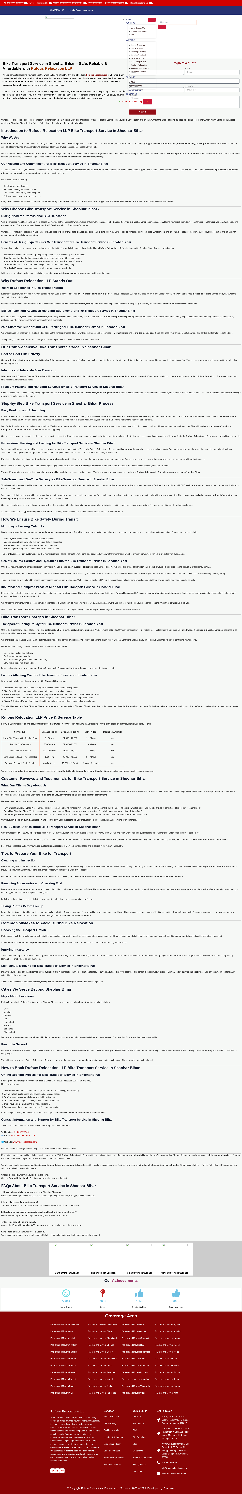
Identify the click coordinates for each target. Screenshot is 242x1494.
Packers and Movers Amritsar (63, 1345)
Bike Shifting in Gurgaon (103, 1272)
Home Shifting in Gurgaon (139, 1272)
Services (130, 40)
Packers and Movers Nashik (167, 1345)
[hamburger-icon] (152, 20)
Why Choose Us (138, 28)
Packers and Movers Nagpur (167, 1338)
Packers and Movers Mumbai (168, 1331)
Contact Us (131, 94)
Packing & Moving (138, 52)
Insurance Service (138, 72)
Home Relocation (138, 45)
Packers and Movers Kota (166, 1393)
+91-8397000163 (21, 1132)
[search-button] (162, 27)
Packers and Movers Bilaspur (101, 1331)
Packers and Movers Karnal (100, 1379)
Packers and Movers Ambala (63, 1338)
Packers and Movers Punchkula (102, 1393)
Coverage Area (133, 91)
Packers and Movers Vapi (61, 1393)
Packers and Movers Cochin (100, 1352)
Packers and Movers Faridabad (102, 1372)
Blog (133, 82)
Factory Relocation (139, 65)
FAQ (135, 1430)
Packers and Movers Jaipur (167, 1379)
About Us (130, 23)
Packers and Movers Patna (167, 1359)
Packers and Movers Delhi (100, 1365)
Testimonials (138, 1423)
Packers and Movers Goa (133, 1324)
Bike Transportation (139, 58)
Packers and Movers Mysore (167, 1324)
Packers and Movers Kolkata (134, 1359)
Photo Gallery (136, 85)
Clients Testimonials (139, 31)
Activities (130, 77)
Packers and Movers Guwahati (135, 1338)
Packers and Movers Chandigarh (102, 1338)
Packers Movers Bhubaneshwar (102, 1324)
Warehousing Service (140, 68)
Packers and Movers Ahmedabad (65, 1324)
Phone (187, 68)
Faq (132, 35)
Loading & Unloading (139, 55)
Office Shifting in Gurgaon (174, 1272)
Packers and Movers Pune (167, 1365)
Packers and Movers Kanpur (167, 1386)
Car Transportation (138, 62)
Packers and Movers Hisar (133, 1345)
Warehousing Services (114, 1458)
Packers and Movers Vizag (133, 1393)
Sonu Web (169, 1488)
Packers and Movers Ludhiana (135, 1365)
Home (128, 20)
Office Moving (137, 48)
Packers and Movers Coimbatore (102, 1359)
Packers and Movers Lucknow (135, 1372)
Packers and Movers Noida (167, 1352)
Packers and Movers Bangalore (64, 1352)
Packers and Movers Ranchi (63, 1379)
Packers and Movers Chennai (101, 1345)
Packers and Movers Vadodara (135, 1379)
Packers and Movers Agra (61, 1331)
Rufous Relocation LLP (51, 68)
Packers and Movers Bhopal (63, 1365)
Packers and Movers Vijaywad (135, 1386)
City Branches (139, 1437)
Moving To (189, 86)
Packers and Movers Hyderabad (136, 1352)
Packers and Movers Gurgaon (135, 1331)
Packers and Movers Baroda (63, 1359)
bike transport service (96, 75)
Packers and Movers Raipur (167, 1372)
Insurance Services (112, 1464)
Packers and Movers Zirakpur (101, 1386)
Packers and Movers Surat (62, 1386)
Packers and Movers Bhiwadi (63, 1372)
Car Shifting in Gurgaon (67, 1272)
